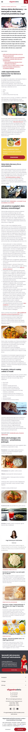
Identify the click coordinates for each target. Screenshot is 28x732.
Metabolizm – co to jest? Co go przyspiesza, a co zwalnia (13, 201)
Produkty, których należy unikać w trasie (13, 65)
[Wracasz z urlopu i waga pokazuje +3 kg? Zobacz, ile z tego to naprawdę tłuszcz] (14, 601)
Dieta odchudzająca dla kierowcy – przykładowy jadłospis (12, 67)
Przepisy (3, 6)
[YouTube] (17, 709)
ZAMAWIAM (14, 157)
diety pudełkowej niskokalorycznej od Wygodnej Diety (13, 313)
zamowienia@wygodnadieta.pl (15, 699)
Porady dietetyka (11, 6)
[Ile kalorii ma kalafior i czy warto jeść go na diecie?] (14, 568)
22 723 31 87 (14, 695)
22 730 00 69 (15, 693)
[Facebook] (10, 709)
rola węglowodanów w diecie (13, 177)
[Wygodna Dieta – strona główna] (14, 2)
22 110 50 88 (14, 696)
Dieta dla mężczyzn (18, 121)
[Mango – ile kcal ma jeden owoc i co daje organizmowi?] (14, 634)
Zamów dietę (14, 670)
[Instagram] (14, 709)
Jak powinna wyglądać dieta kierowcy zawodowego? (12, 61)
